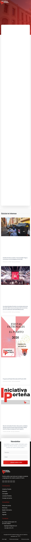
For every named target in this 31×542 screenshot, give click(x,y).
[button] (28, 2)
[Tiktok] (14, 481)
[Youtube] (11, 481)
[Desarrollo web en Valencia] (18, 536)
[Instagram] (6, 481)
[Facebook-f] (3, 481)
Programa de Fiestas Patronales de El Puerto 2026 (14, 379)
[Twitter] (8, 481)
